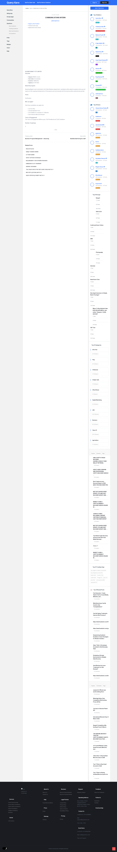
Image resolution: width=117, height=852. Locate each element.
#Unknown (95, 369)
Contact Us (45, 794)
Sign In (95, 2)
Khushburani (99, 175)
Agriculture (95, 440)
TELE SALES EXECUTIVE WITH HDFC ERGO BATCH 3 (39, 169)
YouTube (96, 802)
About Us (45, 792)
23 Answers (96, 465)
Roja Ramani (99, 77)
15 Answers (96, 497)
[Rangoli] (92, 203)
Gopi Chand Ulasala (101, 60)
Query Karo (13, 2)
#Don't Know (95, 390)
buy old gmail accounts (96, 572)
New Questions (12, 26)
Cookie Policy (63, 802)
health (93, 577)
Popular (93, 453)
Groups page (10, 16)
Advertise (10, 812)
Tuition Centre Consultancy (14, 806)
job (105, 577)
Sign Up (104, 2)
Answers (98, 453)
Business (94, 420)
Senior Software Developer (33, 157)
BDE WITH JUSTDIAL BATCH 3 (34, 172)
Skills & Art (99, 211)
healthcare (98, 116)
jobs (93, 580)
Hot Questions (12, 33)
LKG (93, 410)
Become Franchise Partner (66, 794)
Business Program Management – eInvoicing (37, 138)
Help (8, 51)
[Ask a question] (113, 848)
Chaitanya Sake (100, 26)
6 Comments (97, 694)
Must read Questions (14, 31)
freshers (100, 575)
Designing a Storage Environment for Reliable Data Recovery (99, 657)
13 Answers (96, 531)
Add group (9, 13)
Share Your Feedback (99, 792)
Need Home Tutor (95, 279)
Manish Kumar (30, 148)
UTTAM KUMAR (30, 154)
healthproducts (100, 150)
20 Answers (96, 477)
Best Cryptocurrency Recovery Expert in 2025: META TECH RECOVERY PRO (100, 483)
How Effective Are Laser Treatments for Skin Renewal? (99, 667)
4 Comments (97, 712)
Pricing (61, 819)
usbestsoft (94, 582)
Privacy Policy (63, 804)
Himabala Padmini (100, 158)
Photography (99, 252)
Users (8, 47)
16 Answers (96, 487)
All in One (94, 349)
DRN (91, 238)
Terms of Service (64, 808)
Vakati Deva (99, 51)
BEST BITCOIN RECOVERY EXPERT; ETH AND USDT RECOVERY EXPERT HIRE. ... (100, 493)
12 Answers (96, 560)
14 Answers (96, 521)
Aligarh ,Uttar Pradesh (33, 23)
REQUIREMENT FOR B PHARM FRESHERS (36, 160)
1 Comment (96, 729)
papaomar (98, 133)
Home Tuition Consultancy (14, 804)
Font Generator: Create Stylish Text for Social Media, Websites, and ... (101, 594)
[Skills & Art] (92, 216)
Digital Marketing (97, 400)
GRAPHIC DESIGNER (31, 166)
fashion (93, 575)
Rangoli (98, 198)
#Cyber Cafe (95, 379)
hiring (99, 577)
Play (93, 359)
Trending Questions (13, 28)
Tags (103, 453)
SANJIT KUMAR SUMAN (32, 151)
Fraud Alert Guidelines (48, 802)
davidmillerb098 (100, 125)
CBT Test (92, 327)
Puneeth (98, 85)
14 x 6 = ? (95, 546)
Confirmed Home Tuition (96, 225)
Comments (98, 685)
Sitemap (44, 819)
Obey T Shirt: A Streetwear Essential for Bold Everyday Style (100, 647)
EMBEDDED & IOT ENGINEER (33, 163)
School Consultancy (12, 808)
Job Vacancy (11, 820)
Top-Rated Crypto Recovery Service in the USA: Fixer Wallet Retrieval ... (100, 537)
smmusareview (100, 580)
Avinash (98, 68)
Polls (8, 37)
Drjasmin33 (99, 183)
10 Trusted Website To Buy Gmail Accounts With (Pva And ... (100, 747)
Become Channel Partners (66, 792)
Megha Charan (99, 166)
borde (97, 141)
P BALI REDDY (99, 43)
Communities (10, 20)
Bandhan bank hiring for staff (78, 138)
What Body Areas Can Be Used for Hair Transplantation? (99, 605)
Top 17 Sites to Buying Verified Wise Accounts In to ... (100, 774)
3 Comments (97, 704)
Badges (9, 44)
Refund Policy (63, 806)
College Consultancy (13, 810)
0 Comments (97, 599)
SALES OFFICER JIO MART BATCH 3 (35, 175)
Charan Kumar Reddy (101, 108)
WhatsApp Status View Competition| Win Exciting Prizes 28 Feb (100, 700)
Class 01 (94, 430)
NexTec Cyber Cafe (30, 2)
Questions (9, 23)
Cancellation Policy (64, 810)
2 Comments (97, 721)
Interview (92, 266)
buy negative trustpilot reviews (98, 570)
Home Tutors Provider (13, 802)
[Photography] (92, 257)
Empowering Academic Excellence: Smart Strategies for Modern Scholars (100, 636)
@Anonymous (55, 20)
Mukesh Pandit (100, 35)
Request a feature (81, 792)
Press (44, 811)
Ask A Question (99, 8)
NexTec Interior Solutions (44, 2)
